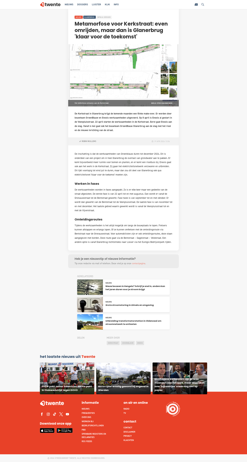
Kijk (107, 4)
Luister (96, 4)
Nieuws (69, 4)
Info (116, 4)
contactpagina (138, 263)
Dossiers (82, 4)
